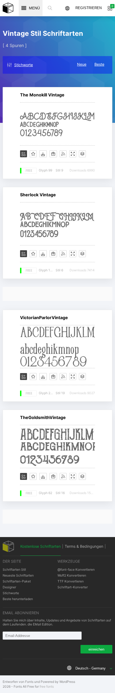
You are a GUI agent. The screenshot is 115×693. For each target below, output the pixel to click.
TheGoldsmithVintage (43, 417)
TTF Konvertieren (70, 581)
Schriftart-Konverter (72, 587)
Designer (9, 587)
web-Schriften (8, 8)
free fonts (47, 686)
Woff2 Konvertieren (71, 575)
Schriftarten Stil (14, 569)
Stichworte (23, 64)
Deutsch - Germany (90, 668)
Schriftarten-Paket (17, 581)
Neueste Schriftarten (18, 575)
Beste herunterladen (18, 599)
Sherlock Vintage (38, 194)
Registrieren (88, 8)
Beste (99, 64)
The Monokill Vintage (42, 94)
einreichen (96, 649)
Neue (81, 64)
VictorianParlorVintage (44, 317)
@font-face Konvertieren (76, 569)
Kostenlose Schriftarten (40, 546)
